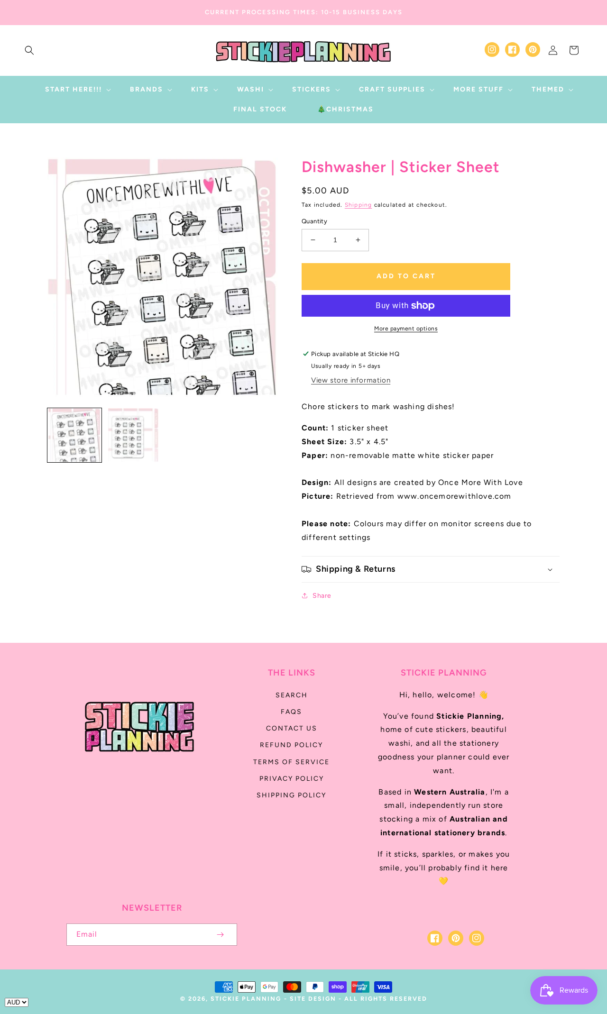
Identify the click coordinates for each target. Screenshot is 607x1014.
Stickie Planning (246, 998)
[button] (29, 50)
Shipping (358, 204)
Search (292, 695)
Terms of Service (291, 762)
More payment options (406, 328)
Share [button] (322, 596)
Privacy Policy (291, 779)
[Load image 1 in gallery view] (74, 435)
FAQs (291, 712)
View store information (350, 380)
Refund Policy (291, 745)
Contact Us (291, 728)
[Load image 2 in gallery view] (133, 435)
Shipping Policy (291, 795)
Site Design (313, 998)
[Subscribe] (220, 934)
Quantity (314, 221)
